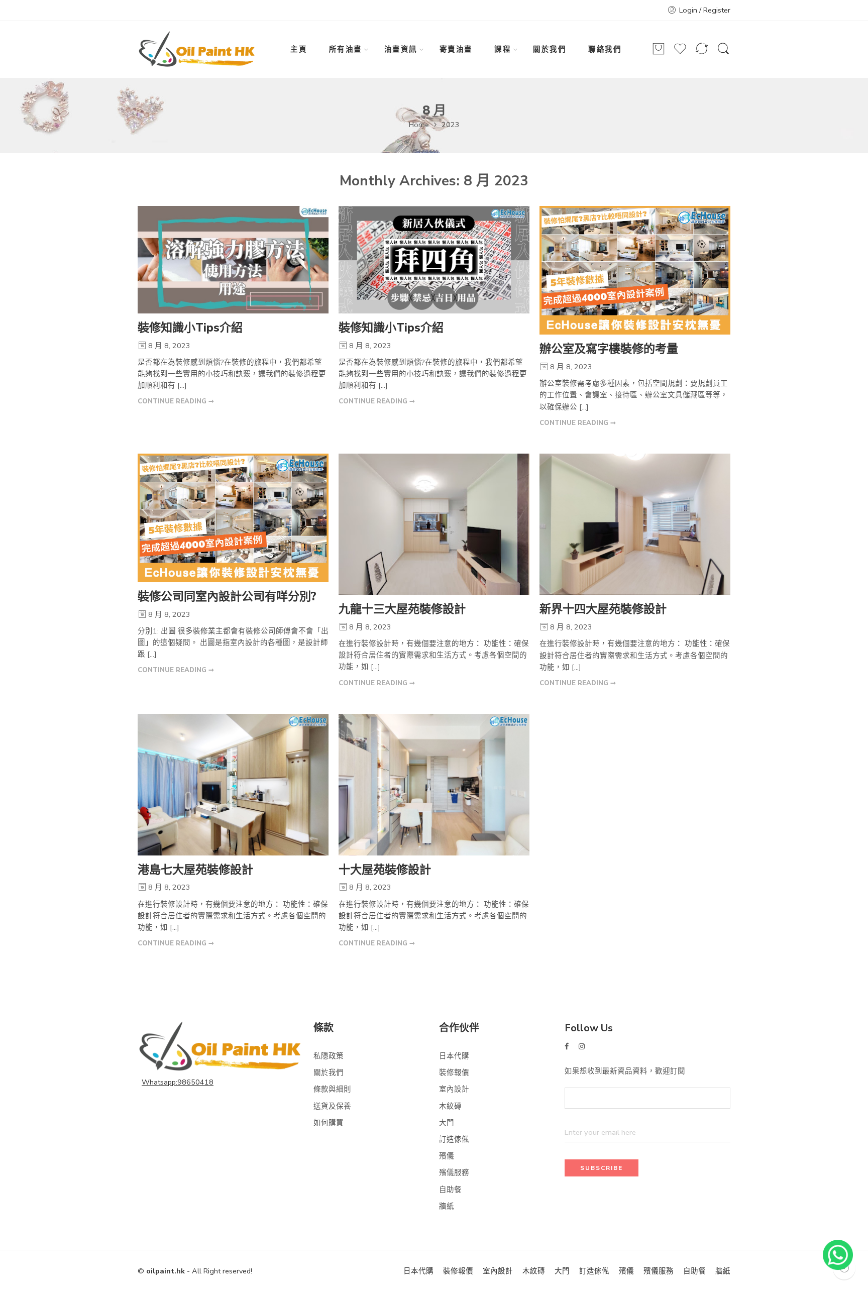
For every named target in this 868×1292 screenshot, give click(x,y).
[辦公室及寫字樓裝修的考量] (634, 270)
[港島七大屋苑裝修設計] (233, 784)
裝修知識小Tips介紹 (190, 328)
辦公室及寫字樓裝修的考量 (608, 349)
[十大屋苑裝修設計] (434, 784)
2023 (451, 125)
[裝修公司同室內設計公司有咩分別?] (233, 518)
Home (419, 125)
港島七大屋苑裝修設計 (195, 870)
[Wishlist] (680, 53)
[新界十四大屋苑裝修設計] (634, 524)
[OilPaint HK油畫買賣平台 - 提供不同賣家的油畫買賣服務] (197, 50)
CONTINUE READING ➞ (176, 401)
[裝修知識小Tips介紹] (233, 259)
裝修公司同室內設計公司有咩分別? (227, 596)
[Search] (723, 53)
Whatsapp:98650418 (177, 1082)
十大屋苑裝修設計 (385, 870)
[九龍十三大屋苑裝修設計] (434, 524)
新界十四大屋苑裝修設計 (603, 609)
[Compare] (702, 53)
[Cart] (659, 53)
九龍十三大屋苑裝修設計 (402, 609)
